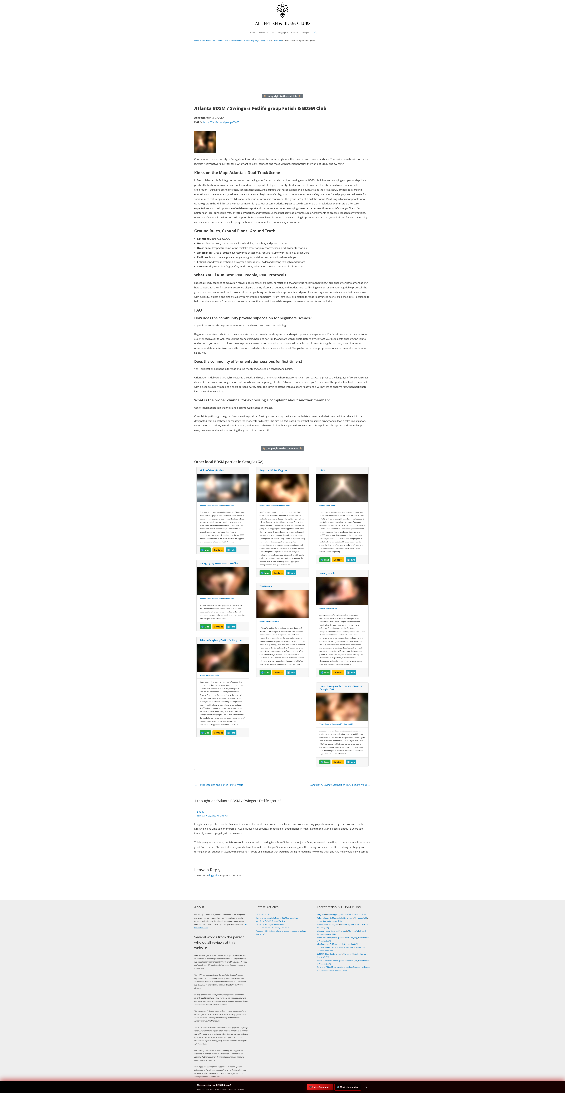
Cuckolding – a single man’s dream (270, 924)
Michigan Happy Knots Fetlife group (331, 931)
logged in (214, 875)
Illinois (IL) (354, 944)
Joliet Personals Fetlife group (328, 944)
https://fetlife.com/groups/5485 (221, 122)
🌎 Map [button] (205, 549)
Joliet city (346, 944)
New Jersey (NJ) (347, 924)
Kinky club (321, 914)
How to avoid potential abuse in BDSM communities (277, 918)
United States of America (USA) (245, 40)
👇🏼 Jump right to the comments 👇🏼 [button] (282, 448)
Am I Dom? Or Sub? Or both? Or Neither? (272, 921)
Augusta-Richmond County (280, 505)
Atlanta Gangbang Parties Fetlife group (221, 640)
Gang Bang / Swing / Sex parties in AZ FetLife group (340, 784)
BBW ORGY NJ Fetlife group (328, 924)
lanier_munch (327, 573)
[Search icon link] (315, 32)
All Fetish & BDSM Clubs (282, 23)
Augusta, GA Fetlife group (274, 470)
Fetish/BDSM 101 (263, 914)
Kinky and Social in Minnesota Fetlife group (334, 918)
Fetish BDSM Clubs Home (204, 40)
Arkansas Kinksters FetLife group (330, 960)
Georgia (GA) (265, 40)
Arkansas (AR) (351, 960)
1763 (322, 470)
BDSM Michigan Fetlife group (329, 954)
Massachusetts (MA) (325, 950)
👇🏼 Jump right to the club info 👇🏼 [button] (282, 96)
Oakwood (333, 608)
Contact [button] (218, 549)
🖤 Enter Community (319, 1087)
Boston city (360, 947)
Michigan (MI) (353, 931)
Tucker (332, 505)
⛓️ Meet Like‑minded (348, 1087)
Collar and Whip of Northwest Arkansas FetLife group (338, 967)
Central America (223, 40)
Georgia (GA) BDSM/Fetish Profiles (219, 563)
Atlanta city (277, 40)
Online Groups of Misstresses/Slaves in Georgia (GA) (341, 687)
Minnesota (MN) (360, 918)
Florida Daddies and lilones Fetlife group (219, 784)
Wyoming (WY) (333, 914)
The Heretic (266, 586)
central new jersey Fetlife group (330, 937)
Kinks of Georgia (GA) (211, 470)
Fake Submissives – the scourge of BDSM (272, 927)
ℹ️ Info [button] (231, 549)
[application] (266, 32)
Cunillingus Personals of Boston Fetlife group (335, 947)
